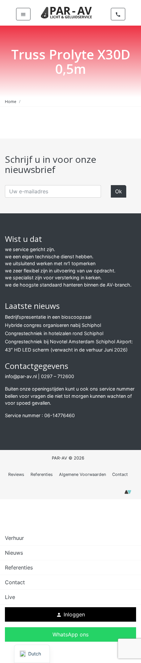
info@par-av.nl (21, 376)
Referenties (41, 474)
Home (10, 101)
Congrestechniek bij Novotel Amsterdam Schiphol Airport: (69, 341)
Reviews (16, 474)
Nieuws (14, 552)
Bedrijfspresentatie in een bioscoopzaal (48, 317)
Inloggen (70, 614)
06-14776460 (59, 415)
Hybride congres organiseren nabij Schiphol (53, 325)
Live (10, 597)
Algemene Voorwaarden (82, 474)
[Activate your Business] (128, 493)
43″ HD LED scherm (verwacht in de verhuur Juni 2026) (66, 350)
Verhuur (14, 538)
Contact (120, 474)
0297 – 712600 (57, 376)
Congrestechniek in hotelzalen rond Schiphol (54, 333)
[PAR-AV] (66, 12)
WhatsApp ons (70, 634)
